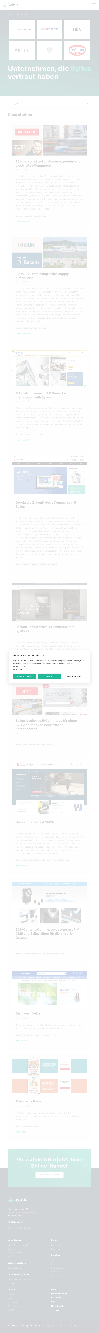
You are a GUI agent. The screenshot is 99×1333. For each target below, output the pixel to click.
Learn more (18, 669)
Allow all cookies (24, 676)
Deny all (49, 676)
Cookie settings (74, 676)
